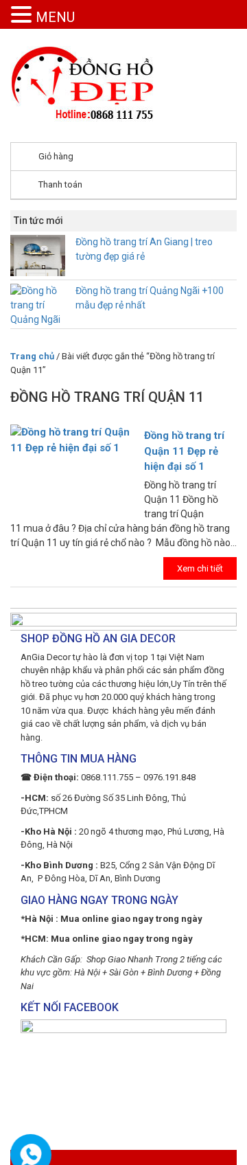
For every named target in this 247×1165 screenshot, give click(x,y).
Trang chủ (32, 356)
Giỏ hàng (55, 156)
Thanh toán (60, 184)
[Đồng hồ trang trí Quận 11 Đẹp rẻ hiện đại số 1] (123, 426)
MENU (55, 17)
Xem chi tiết (200, 568)
